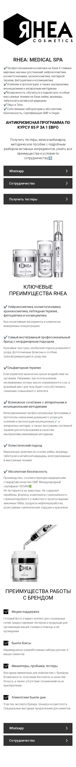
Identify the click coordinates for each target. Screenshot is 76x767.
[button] (38, 183)
